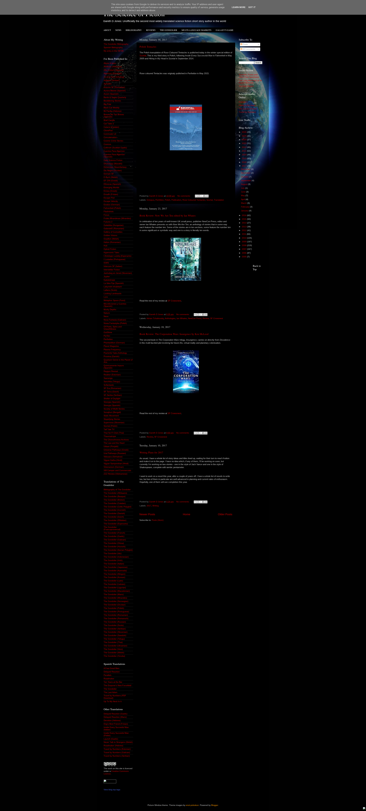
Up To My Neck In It (113, 701)
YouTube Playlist (246, 86)
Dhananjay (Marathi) (113, 164)
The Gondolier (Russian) (115, 622)
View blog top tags (112, 790)
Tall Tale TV (109, 429)
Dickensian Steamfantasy (115, 167)
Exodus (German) (112, 205)
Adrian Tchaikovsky (155, 318)
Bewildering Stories (112, 101)
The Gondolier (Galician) (115, 540)
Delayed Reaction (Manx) (115, 717)
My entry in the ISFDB (114, 51)
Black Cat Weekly (111, 108)
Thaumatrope (110, 436)
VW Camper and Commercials (117, 470)
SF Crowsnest (174, 301)
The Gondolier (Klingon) (114, 574)
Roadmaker (109, 679)
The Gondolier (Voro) (113, 649)
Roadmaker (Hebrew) (113, 746)
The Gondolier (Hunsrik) (115, 547)
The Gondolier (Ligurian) (115, 588)
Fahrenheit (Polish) (112, 208)
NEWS (118, 30)
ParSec (107, 336)
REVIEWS (150, 30)
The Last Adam (110, 692)
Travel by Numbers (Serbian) (117, 756)
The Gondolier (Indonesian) (116, 557)
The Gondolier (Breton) (114, 500)
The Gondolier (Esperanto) (116, 524)
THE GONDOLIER (168, 30)
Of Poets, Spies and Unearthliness (113, 328)
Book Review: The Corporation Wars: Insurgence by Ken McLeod (174, 334)
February (245, 207)
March (244, 203)
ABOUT (107, 30)
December (246, 169)
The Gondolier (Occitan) (115, 605)
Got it (252, 7)
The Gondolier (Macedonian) (117, 591)
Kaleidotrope (109, 280)
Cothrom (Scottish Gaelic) (115, 148)
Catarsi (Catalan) (111, 127)
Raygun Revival (111, 371)
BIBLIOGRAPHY (134, 30)
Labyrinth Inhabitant (113, 287)
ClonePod (108, 130)
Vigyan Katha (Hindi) (113, 460)
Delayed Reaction (112, 672)
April (243, 199)
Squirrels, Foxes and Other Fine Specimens (249, 76)
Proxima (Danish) (111, 356)
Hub (105, 246)
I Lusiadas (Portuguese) (114, 259)
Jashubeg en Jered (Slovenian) (118, 273)
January (245, 211)
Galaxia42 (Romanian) (114, 228)
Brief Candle (109, 120)
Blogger (214, 805)
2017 (149, 506)
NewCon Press (194, 318)
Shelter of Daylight (112, 398)
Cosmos (107, 144)
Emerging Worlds (111, 187)
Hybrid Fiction (110, 249)
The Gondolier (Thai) (113, 642)
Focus (106, 215)
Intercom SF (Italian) (113, 266)
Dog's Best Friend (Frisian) (116, 724)
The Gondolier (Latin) (113, 581)
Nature (107, 313)
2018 (244, 162)
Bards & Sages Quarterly (115, 97)
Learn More (238, 7)
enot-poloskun (192, 805)
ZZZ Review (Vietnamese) (115, 474)
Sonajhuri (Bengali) (112, 412)
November (246, 173)
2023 (244, 143)
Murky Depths (110, 309)
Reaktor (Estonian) (112, 375)
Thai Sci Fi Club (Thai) (114, 433)
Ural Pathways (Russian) (115, 453)
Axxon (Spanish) (111, 94)
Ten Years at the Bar (113, 682)
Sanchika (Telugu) (112, 381)
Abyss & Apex (110, 63)
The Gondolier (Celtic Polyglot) (117, 507)
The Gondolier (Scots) (114, 625)
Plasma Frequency (112, 349)
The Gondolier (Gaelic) (114, 536)
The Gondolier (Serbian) (115, 629)
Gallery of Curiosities (113, 232)
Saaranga (108, 378)
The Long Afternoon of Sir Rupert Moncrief (250, 81)
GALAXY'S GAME (224, 30)
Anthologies (170, 318)
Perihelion (108, 339)
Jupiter (107, 276)
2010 (244, 238)
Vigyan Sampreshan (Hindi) (116, 464)
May (243, 195)
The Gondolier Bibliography (116, 44)
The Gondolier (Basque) (115, 496)
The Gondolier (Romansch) (116, 618)
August (244, 184)
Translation (219, 200)
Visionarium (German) (114, 467)
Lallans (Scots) (110, 290)
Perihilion (159, 200)
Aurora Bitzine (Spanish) (115, 91)
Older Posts (225, 514)
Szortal (143, 55)
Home (186, 514)
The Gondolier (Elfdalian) (115, 520)
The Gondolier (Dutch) (114, 517)
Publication (176, 200)
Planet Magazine (111, 346)
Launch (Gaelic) (111, 739)
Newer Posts (147, 514)
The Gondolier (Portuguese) (116, 612)
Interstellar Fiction (112, 270)
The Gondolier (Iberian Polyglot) (118, 550)
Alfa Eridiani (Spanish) (114, 70)
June (243, 192)
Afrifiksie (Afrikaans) (113, 67)
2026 (244, 132)
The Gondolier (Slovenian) (116, 632)
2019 (244, 158)
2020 (244, 155)
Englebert (243, 102)
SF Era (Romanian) (112, 388)
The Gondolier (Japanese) (116, 567)
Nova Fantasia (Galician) (115, 320)
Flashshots (109, 211)
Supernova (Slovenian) (114, 423)
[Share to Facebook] (204, 196)
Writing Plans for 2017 (151, 452)
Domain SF (109, 174)
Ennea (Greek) (110, 191)
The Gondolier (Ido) (113, 553)
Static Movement (111, 416)
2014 (244, 223)
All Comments (248, 49)
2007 (244, 249)
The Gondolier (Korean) (114, 577)
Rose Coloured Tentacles (193, 200)
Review (206, 318)
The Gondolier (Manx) (114, 594)
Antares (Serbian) (112, 80)
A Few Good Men (111, 668)
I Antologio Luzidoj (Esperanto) (117, 256)
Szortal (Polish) (110, 426)
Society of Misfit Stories (114, 409)
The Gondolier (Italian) (114, 564)
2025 (244, 136)
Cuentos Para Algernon (114, 151)
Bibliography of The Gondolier (117, 490)
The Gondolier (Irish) (113, 560)
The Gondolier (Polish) (114, 608)
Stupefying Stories (112, 419)
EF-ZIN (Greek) (111, 181)
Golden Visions (110, 235)
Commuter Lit (110, 134)
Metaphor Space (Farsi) (114, 300)
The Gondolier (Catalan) (115, 503)
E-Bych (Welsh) (111, 177)
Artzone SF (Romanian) (114, 87)
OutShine (108, 332)
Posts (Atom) (158, 520)
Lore (106, 297)
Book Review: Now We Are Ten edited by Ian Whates (168, 215)
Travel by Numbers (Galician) (117, 752)
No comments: (184, 196)
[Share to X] (201, 196)
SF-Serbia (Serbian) (113, 395)
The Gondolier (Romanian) (116, 615)
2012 (244, 230)
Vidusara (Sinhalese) (113, 457)
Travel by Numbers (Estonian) (117, 749)
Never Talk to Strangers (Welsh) (118, 742)
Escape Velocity (111, 201)
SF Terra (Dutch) (111, 392)
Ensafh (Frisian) (111, 194)
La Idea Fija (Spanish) (114, 283)
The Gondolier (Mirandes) (115, 598)
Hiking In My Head (247, 105)
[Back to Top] (364, 808)
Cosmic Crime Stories (113, 141)
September (246, 180)
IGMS (106, 263)
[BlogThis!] (199, 196)
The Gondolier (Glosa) (114, 543)
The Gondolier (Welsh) (114, 653)
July (243, 188)
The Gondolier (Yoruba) (114, 656)
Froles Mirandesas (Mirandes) (117, 218)
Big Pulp (107, 104)
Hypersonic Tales (111, 252)
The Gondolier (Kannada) (115, 571)
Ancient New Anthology (114, 77)
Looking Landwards (112, 293)
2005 (244, 257)
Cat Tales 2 (109, 124)
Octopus (150, 200)
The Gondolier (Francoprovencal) (112, 528)
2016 (244, 215)
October (245, 177)
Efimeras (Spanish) (112, 184)
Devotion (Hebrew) (112, 720)
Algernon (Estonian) (113, 73)
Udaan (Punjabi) (111, 446)
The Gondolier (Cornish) (115, 510)
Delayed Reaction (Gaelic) (115, 714)
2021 (244, 151)
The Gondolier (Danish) (114, 513)
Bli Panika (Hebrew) (113, 111)
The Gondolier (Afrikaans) (115, 493)
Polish (167, 200)
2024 (244, 140)
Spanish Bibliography (113, 47)
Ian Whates (182, 318)
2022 (244, 147)
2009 (244, 242)
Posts (245, 44)
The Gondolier (110, 689)
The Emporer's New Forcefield (117, 685)
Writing (155, 506)
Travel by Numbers (247, 112)
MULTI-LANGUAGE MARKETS (196, 30)
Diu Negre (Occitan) (113, 170)
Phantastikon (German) (114, 343)
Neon (106, 316)
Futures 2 (108, 222)
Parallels (107, 675)
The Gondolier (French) (114, 533)
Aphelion (108, 84)
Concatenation (110, 137)
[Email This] (196, 196)
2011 (244, 234)
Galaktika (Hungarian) (114, 225)
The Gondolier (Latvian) (114, 584)
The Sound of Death (248, 109)
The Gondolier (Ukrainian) (115, 646)
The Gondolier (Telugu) (114, 639)
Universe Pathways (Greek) (116, 450)
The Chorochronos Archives (116, 440)
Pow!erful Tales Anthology (115, 353)
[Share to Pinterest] (207, 196)
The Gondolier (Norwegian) (116, 601)
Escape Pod (109, 198)
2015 (244, 219)
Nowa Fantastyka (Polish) (115, 323)
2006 (244, 253)
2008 (244, 245)
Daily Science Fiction (113, 160)
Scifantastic (109, 385)
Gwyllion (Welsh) (111, 239)
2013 (244, 227)
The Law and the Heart (114, 443)
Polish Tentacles (148, 46)
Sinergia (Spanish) (112, 402)
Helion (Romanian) (112, 242)
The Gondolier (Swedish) (115, 635)
